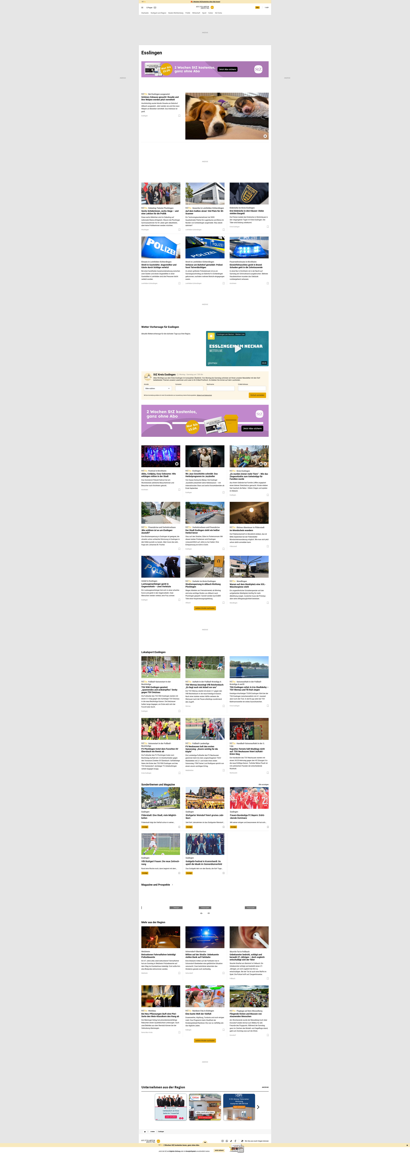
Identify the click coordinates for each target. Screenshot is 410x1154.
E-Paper (149, 8)
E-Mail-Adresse (243, 384)
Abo (257, 7)
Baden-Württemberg (175, 13)
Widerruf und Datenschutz (204, 395)
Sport (204, 13)
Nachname (210, 384)
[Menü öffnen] (142, 7)
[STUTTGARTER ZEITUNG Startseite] (205, 7)
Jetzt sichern (219, 1150)
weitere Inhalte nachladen (205, 608)
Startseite (145, 13)
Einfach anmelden (257, 395)
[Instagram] (222, 1141)
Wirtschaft (196, 13)
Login (267, 7)
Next (258, 1107)
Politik (187, 13)
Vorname (178, 384)
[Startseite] (145, 1131)
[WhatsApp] (227, 1141)
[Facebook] (235, 1141)
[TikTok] (231, 1141)
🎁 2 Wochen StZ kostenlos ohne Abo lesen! (205, 2)
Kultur (210, 13)
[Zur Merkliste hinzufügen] (179, 115)
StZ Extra (218, 13)
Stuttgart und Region (158, 13)
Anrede (146, 384)
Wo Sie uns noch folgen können (257, 1141)
